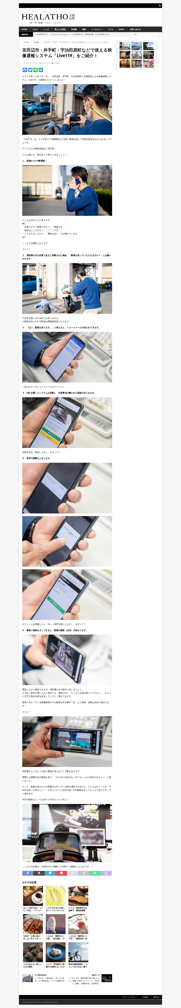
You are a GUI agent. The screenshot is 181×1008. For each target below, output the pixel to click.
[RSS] (159, 5)
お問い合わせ (135, 29)
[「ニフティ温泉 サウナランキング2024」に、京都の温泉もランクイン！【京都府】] (125, 64)
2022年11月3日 (32, 63)
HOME (24, 29)
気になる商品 (60, 29)
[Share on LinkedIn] (50, 873)
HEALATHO (45, 63)
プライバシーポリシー (130, 997)
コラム (110, 29)
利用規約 (145, 997)
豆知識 (74, 29)
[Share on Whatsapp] (94, 873)
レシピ (46, 29)
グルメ (35, 29)
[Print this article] (83, 873)
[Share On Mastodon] (106, 873)
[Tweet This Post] (39, 873)
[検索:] (145, 34)
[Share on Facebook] (27, 873)
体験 (84, 29)
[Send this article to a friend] (72, 873)
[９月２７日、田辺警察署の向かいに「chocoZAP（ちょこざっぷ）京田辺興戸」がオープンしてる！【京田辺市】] (125, 46)
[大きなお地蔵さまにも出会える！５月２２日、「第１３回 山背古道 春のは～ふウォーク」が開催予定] (136, 55)
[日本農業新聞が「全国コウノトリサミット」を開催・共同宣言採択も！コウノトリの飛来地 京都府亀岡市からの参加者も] (148, 55)
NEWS (121, 29)
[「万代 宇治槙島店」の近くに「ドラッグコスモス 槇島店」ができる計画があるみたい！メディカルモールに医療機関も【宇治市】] (136, 46)
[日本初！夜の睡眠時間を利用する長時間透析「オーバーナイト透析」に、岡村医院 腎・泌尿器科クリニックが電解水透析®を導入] (125, 55)
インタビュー (96, 29)
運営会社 (156, 997)
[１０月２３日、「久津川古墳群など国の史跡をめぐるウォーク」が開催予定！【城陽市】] (148, 46)
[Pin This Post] (61, 873)
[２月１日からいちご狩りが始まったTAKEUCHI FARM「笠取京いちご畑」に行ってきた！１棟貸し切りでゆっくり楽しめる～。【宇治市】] (148, 64)
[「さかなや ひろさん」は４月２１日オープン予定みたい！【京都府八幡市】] (136, 64)
